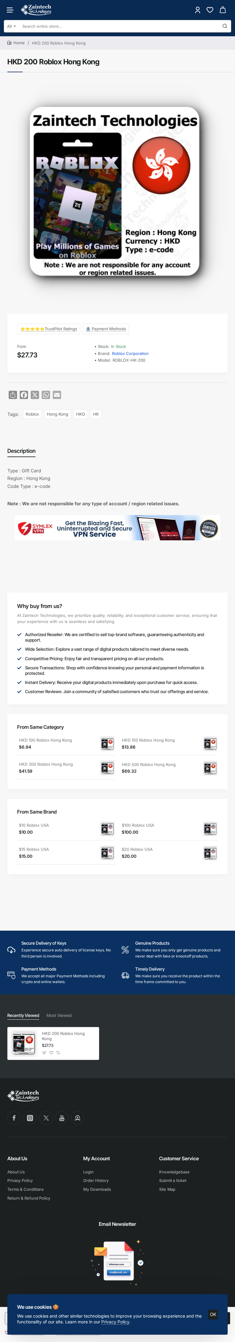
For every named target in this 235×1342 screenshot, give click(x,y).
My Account (96, 1158)
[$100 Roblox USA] (210, 828)
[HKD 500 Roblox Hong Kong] (210, 768)
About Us (17, 1158)
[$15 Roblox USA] (107, 853)
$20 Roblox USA (137, 849)
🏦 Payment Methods (106, 328)
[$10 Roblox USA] (107, 828)
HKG (80, 414)
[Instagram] (30, 1118)
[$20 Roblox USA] (210, 853)
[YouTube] (62, 1118)
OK (213, 1314)
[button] (44, 1052)
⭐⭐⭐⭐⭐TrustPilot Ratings (48, 328)
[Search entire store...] (225, 26)
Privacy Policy (115, 1321)
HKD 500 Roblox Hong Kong (149, 764)
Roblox (32, 414)
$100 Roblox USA (138, 825)
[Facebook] (14, 1118)
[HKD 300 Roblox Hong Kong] (107, 767)
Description (21, 451)
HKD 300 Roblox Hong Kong (46, 764)
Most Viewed (59, 1015)
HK (96, 414)
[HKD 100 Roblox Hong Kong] (107, 743)
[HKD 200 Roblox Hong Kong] (24, 1043)
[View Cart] (223, 10)
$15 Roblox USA (34, 849)
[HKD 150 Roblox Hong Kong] (210, 743)
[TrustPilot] (77, 1118)
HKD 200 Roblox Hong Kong (63, 1036)
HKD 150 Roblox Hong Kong (148, 740)
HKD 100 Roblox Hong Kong (45, 740)
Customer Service (179, 1158)
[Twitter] (46, 1118)
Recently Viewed (23, 1015)
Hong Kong (57, 414)
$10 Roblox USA (34, 825)
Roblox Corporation (130, 353)
